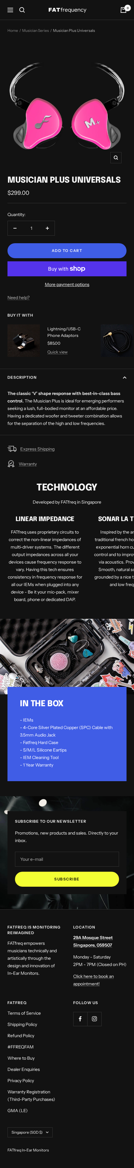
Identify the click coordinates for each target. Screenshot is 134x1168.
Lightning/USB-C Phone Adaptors (64, 332)
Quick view (57, 351)
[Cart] (123, 10)
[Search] (22, 10)
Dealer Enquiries (23, 1069)
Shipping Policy (22, 1024)
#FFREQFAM (20, 1047)
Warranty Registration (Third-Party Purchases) (31, 1095)
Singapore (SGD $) (27, 1132)
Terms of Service (24, 1013)
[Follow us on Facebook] (80, 1019)
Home (12, 30)
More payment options (67, 284)
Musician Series (35, 30)
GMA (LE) (17, 1110)
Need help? (18, 297)
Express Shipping (37, 449)
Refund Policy (20, 1035)
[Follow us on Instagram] (94, 1019)
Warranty (28, 464)
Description (22, 377)
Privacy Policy (20, 1080)
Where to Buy (21, 1058)
